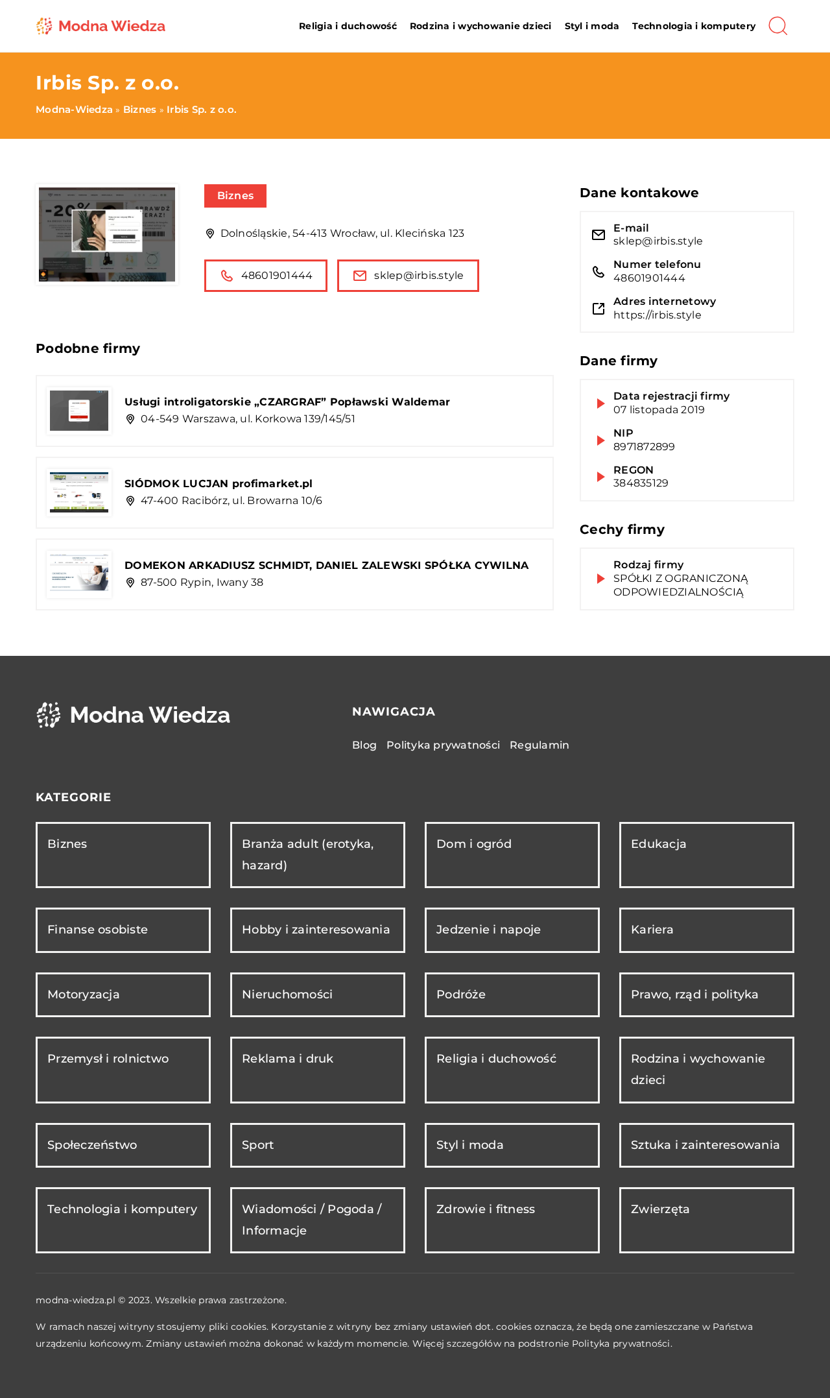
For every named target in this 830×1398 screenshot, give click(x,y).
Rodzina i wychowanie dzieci (481, 26)
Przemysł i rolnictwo (108, 1059)
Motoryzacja (83, 994)
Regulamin (539, 745)
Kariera (652, 929)
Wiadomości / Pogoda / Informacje (311, 1220)
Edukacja (659, 844)
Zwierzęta (660, 1209)
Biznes (235, 195)
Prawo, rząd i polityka (695, 994)
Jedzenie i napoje (488, 929)
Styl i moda (592, 26)
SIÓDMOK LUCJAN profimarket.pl (218, 483)
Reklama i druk (288, 1059)
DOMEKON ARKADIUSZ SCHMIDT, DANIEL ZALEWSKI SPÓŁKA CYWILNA (326, 565)
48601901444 (277, 275)
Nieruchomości (287, 994)
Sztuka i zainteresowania (705, 1145)
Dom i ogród (474, 844)
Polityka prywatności (443, 745)
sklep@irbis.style (419, 275)
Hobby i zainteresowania (316, 929)
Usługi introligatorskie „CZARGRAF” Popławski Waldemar (287, 402)
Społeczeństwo (92, 1145)
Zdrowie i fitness (485, 1209)
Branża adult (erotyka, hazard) (308, 855)
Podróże (461, 994)
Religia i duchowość (348, 26)
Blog (364, 745)
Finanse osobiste (97, 929)
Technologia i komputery (693, 26)
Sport (258, 1145)
